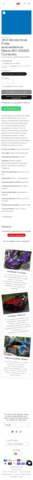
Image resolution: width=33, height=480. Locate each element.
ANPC (4, 471)
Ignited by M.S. (16, 469)
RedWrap (19, 467)
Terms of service (25, 471)
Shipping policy (7, 474)
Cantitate (5, 78)
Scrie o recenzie (16, 235)
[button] (4, 4)
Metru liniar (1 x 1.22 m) (15, 74)
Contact (16, 474)
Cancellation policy (16, 476)
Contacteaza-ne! (11, 109)
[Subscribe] (27, 425)
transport (13, 66)
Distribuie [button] (7, 217)
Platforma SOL (26, 474)
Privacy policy (13, 471)
